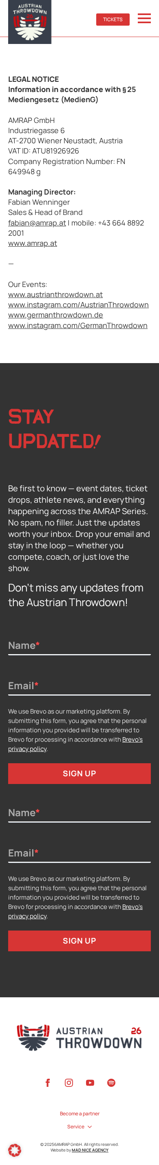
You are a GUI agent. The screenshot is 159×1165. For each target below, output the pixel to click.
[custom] (111, 1083)
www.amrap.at (32, 243)
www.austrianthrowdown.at (55, 294)
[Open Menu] (144, 18)
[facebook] (48, 1083)
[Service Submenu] (88, 1126)
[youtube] (90, 1083)
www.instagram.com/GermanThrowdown (78, 325)
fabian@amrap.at (37, 223)
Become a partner (79, 1113)
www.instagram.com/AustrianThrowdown (78, 304)
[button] (14, 1150)
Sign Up (80, 773)
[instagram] (69, 1083)
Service (75, 1126)
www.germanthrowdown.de (55, 315)
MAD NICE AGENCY (90, 1150)
